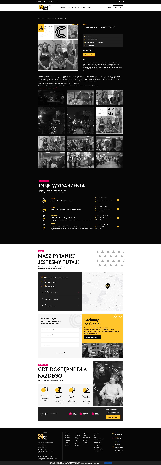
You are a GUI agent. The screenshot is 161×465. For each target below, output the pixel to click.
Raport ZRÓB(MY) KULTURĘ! (98, 443)
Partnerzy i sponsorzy (85, 439)
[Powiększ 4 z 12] (63, 108)
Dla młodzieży (77, 437)
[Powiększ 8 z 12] (92, 137)
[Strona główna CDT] (45, 7)
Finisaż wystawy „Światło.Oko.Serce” (62, 201)
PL (36, 1)
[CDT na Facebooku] (119, 2)
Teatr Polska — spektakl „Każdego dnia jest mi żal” (66, 210)
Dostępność (48, 1)
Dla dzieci (77, 435)
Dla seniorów (77, 444)
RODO (95, 437)
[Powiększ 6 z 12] (121, 108)
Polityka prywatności (98, 451)
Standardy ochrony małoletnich (98, 446)
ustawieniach (96, 463)
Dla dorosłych (77, 441)
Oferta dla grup (86, 437)
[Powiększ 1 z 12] (63, 91)
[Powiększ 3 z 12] (121, 91)
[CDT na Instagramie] (121, 2)
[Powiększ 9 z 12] (121, 137)
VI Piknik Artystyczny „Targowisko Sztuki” (63, 218)
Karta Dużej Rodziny (98, 449)
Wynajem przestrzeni (85, 443)
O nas (66, 442)
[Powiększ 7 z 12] (63, 137)
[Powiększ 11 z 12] (92, 154)
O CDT (69, 7)
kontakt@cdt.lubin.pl (50, 282)
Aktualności (62, 7)
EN (38, 1)
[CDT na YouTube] (124, 2)
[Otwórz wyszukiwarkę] (100, 7)
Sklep (84, 7)
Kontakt (88, 7)
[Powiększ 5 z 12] (92, 108)
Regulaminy (96, 441)
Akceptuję (108, 463)
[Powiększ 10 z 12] (63, 154)
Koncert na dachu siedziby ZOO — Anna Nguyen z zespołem (69, 226)
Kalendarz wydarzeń (48, 18)
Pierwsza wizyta (68, 446)
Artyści (84, 435)
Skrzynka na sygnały (54, 1)
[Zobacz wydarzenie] (118, 200)
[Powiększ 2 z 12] (92, 91)
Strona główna (41, 18)
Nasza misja (67, 444)
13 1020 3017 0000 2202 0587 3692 (46, 451)
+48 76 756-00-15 (49, 287)
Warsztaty (117, 7)
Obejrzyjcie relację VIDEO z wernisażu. (46, 88)
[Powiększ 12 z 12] (121, 154)
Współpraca (77, 7)
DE (40, 1)
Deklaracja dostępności (99, 439)
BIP (42, 1)
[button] (120, 7)
